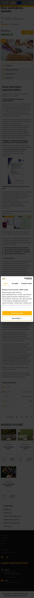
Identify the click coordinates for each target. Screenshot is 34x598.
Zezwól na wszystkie (17, 313)
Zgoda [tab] (5, 283)
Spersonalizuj (16, 318)
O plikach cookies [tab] (26, 283)
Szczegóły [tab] (15, 283)
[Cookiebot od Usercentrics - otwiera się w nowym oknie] (24, 278)
